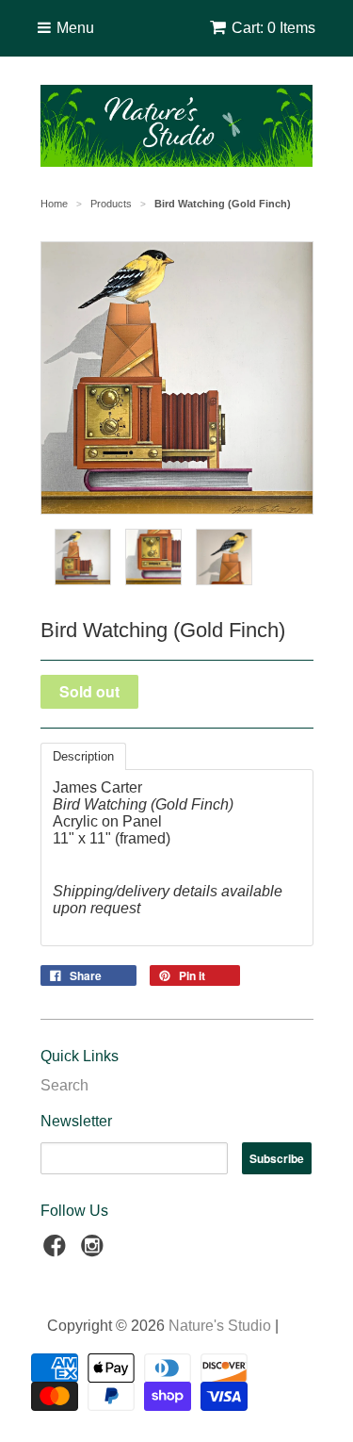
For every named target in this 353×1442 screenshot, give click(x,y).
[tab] (83, 756)
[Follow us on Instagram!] (95, 1251)
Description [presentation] (83, 756)
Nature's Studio (219, 1326)
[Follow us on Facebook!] (57, 1251)
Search (64, 1085)
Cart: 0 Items (273, 28)
